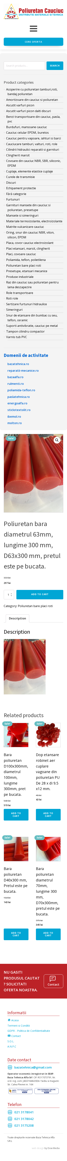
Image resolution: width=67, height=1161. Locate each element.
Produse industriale (20, 277)
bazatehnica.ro (18, 364)
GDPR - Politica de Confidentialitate (28, 1030)
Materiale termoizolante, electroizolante (34, 221)
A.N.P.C (11, 1046)
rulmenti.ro (15, 384)
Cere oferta (33, 41)
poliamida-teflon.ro (21, 390)
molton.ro (14, 423)
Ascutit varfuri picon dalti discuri (28, 111)
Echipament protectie (21, 188)
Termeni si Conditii (18, 1025)
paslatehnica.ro (18, 397)
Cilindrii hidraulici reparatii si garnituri (32, 150)
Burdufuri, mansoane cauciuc (26, 127)
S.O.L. (10, 1041)
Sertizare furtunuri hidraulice (26, 304)
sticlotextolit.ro (19, 410)
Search (55, 65)
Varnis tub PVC (16, 337)
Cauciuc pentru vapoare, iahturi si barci (33, 138)
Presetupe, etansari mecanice (26, 271)
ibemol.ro (14, 417)
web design (38, 1148)
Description (17, 618)
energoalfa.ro (17, 403)
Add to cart (40, 594)
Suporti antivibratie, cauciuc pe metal (32, 326)
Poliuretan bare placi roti (23, 265)
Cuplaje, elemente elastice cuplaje (29, 171)
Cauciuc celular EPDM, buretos (27, 133)
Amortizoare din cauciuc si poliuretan (32, 100)
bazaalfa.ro (15, 377)
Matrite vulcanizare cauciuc (25, 227)
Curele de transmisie (20, 177)
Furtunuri (13, 199)
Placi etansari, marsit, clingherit (28, 248)
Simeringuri (14, 310)
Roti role (12, 298)
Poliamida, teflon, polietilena (26, 260)
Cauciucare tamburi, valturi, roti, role (31, 144)
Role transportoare (19, 293)
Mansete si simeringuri (22, 215)
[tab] (17, 618)
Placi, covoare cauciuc (21, 254)
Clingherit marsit (18, 155)
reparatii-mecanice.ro (23, 371)
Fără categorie (16, 194)
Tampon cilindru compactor (25, 331)
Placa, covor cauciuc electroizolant (29, 243)
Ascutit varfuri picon (20, 105)
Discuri (11, 183)
